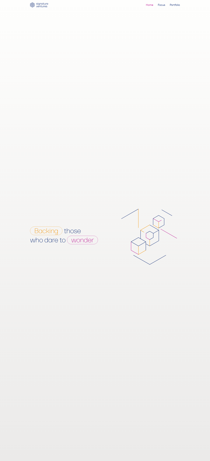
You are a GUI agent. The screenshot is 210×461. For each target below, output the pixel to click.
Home (149, 5)
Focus (161, 5)
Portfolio (175, 5)
